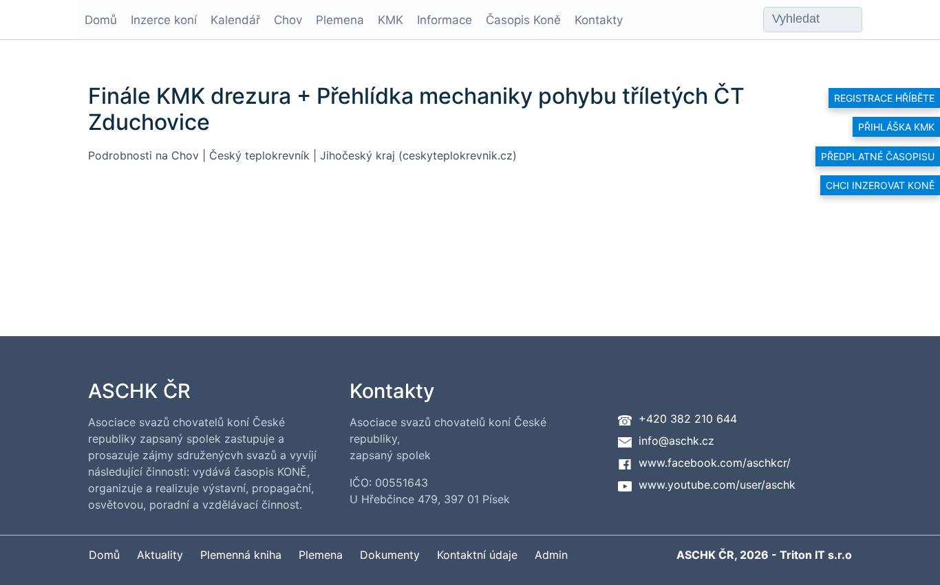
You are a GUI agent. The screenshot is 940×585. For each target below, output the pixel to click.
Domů (101, 20)
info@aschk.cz (676, 441)
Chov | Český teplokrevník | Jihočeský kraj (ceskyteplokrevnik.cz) (344, 155)
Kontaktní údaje (477, 555)
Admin (551, 555)
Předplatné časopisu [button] (877, 156)
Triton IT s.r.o (816, 555)
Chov (288, 20)
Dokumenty (390, 555)
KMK (390, 20)
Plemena (340, 20)
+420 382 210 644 (688, 419)
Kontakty (599, 20)
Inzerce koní (164, 20)
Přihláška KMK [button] (896, 127)
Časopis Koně (523, 20)
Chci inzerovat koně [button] (880, 185)
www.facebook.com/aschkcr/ (715, 463)
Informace (444, 20)
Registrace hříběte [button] (884, 98)
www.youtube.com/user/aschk (717, 485)
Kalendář (235, 20)
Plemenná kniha (240, 555)
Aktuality (160, 555)
